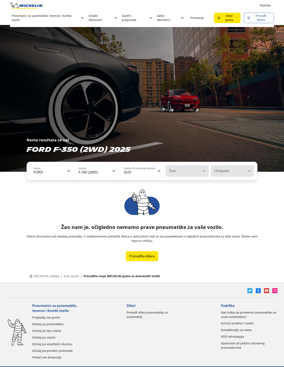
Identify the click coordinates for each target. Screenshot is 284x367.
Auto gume (71, 276)
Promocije (197, 18)
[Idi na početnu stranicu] (26, 5)
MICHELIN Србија (46, 276)
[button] (68, 171)
